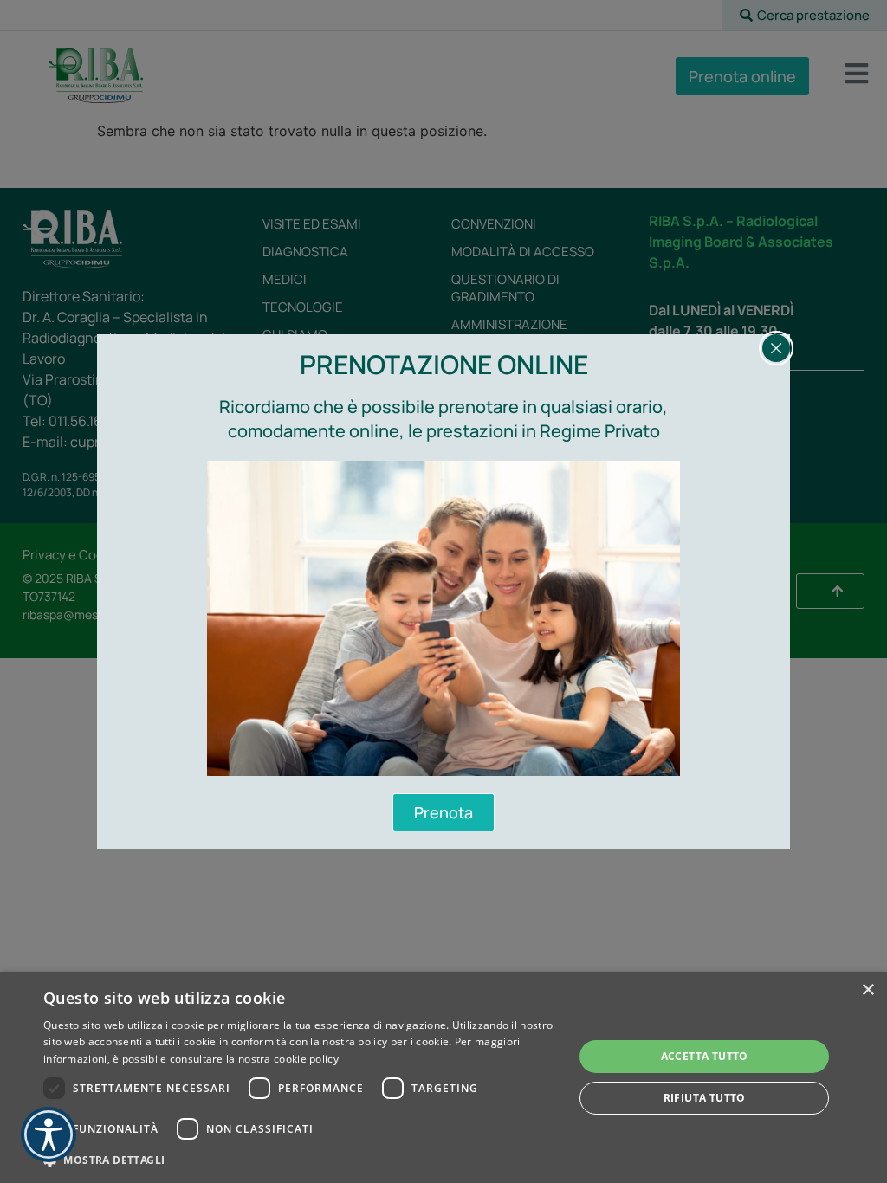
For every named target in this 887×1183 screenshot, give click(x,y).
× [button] (867, 990)
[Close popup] (776, 348)
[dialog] (443, 1077)
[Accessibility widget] (48, 1134)
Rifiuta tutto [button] (705, 1097)
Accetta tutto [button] (704, 1056)
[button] (300, 1159)
